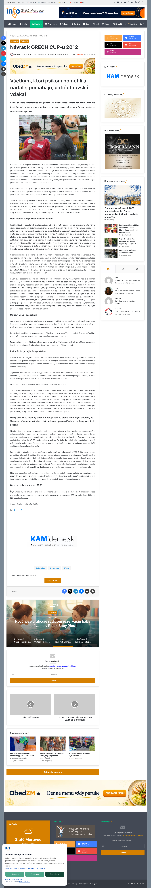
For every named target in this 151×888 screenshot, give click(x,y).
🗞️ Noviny (52, 2)
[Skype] (3, 58)
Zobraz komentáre (53, 772)
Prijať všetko (54, 874)
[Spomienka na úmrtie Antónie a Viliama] (111, 253)
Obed (96, 24)
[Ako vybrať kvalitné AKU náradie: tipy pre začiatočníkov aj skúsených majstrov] (23, 744)
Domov (13, 24)
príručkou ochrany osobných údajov (62, 666)
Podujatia (24, 41)
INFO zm (17, 54)
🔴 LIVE (83, 2)
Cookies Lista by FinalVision (14, 879)
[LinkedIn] (75, 591)
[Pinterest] (3, 53)
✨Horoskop (62, 2)
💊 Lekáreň (73, 2)
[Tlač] (92, 591)
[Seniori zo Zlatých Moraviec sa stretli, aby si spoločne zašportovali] (53, 744)
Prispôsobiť (15, 874)
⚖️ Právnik (42, 2)
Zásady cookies (11, 868)
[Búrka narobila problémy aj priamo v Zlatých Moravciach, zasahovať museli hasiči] (111, 228)
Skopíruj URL (52, 580)
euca (116, 288)
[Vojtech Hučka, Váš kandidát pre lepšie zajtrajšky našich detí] (111, 242)
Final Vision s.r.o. (24, 881)
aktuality (41, 568)
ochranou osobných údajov (133, 835)
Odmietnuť (35, 874)
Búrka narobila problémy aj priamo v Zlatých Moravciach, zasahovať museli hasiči (53, 623)
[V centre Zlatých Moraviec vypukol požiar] (82, 744)
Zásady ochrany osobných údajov (84, 884)
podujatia (55, 568)
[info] (25, 12)
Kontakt (118, 24)
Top (67, 568)
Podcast (64, 24)
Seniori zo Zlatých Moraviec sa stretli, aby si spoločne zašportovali (52, 755)
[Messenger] (81, 591)
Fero (116, 278)
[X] (70, 591)
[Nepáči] (21, 510)
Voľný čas (51, 24)
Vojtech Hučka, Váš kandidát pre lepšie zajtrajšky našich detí (127, 241)
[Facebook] (64, 591)
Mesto (24, 24)
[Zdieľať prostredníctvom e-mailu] (87, 591)
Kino (87, 24)
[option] (52, 623)
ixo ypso (118, 298)
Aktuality (36, 24)
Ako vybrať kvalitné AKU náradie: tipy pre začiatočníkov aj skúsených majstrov (22, 755)
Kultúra (76, 24)
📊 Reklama (31, 2)
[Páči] (14, 510)
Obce (106, 24)
